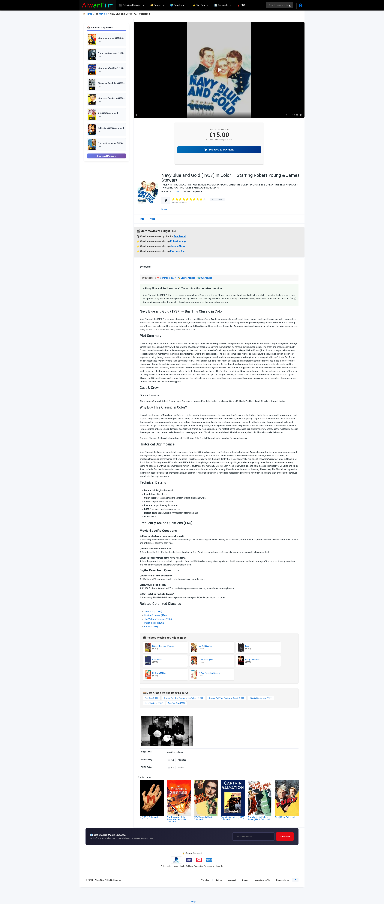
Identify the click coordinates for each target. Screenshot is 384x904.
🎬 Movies (101, 14)
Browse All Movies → (107, 156)
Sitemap (192, 901)
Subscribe (285, 836)
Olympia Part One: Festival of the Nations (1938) (183, 698)
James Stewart (179, 246)
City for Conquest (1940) (155, 615)
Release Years (282, 880)
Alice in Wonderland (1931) (261, 698)
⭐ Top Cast (199, 5)
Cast (152, 219)
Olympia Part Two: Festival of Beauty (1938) (226, 698)
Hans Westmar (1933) (154, 703)
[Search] (290, 6)
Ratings (219, 880)
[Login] (300, 6)
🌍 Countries (177, 5)
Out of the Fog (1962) (154, 623)
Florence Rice (178, 251)
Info (142, 219)
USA (178, 191)
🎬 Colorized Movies (130, 5)
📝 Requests (221, 5)
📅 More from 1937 (166, 278)
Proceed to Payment (221, 149)
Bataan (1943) (151, 626)
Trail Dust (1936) (152, 698)
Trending (205, 880)
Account (232, 880)
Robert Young (178, 241)
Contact (245, 880)
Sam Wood (180, 236)
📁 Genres (155, 5)
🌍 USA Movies (204, 278)
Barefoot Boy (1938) (176, 703)
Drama (164, 209)
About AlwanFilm (262, 880)
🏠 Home (87, 14)
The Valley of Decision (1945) (158, 619)
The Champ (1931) (153, 611)
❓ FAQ (241, 5)
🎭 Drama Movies (186, 278)
